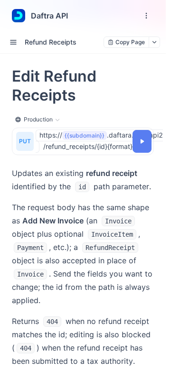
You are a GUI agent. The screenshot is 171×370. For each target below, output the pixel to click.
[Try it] (142, 141)
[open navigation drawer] (146, 15)
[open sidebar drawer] (13, 42)
